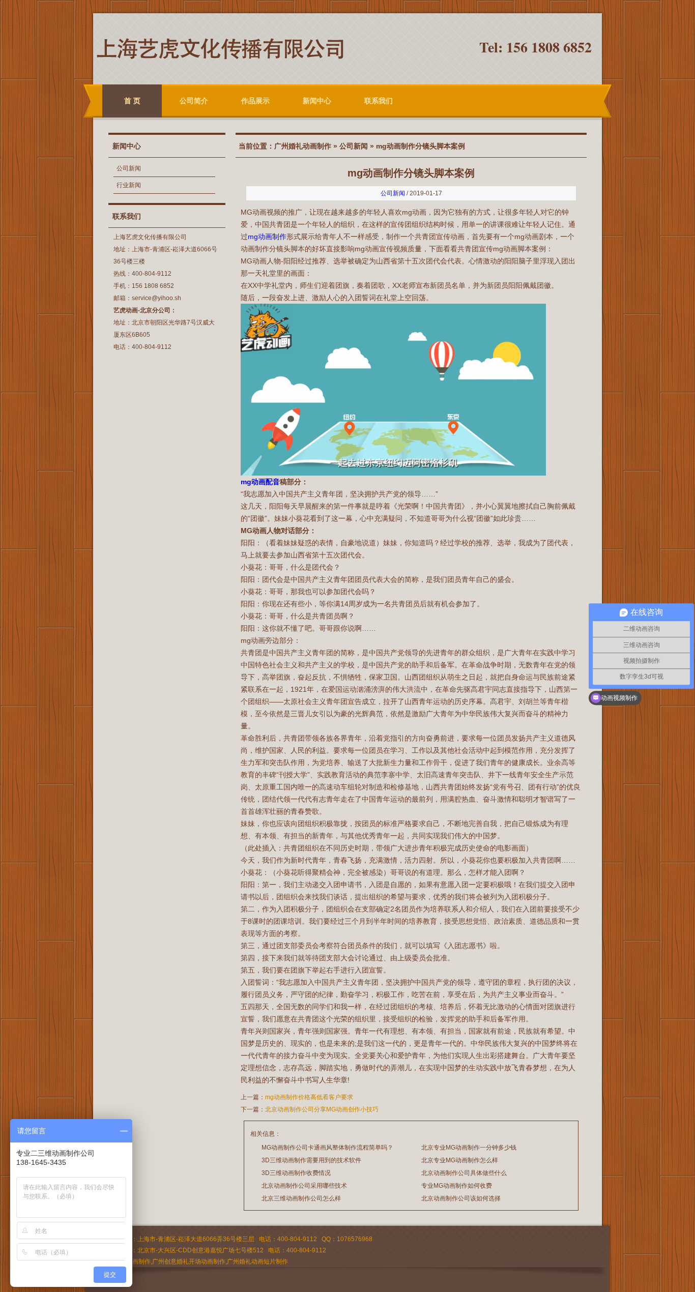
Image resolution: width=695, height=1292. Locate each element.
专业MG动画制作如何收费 (456, 1185)
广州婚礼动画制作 (302, 146)
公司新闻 (129, 168)
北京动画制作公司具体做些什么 (464, 1173)
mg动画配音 (260, 482)
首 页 (132, 101)
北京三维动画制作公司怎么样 (301, 1198)
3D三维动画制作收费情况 (296, 1173)
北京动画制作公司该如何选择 (461, 1198)
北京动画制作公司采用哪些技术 (304, 1185)
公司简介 (194, 101)
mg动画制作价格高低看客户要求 (309, 1097)
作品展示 (255, 101)
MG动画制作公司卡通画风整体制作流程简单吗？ (327, 1147)
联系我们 (378, 101)
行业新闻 (129, 185)
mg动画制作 (267, 236)
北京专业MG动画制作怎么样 (459, 1160)
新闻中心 (317, 101)
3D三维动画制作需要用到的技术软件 (311, 1160)
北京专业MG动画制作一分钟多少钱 (468, 1147)
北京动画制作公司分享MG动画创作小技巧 (322, 1109)
